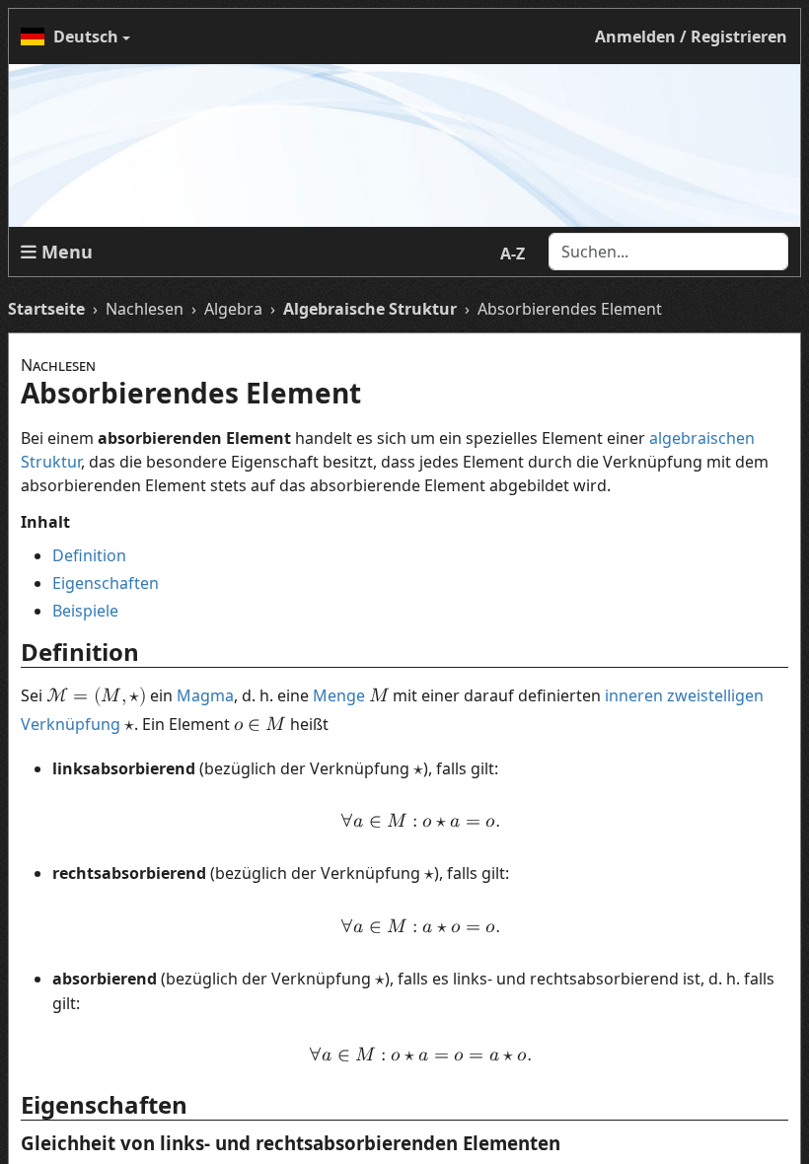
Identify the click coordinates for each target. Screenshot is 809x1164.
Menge (339, 695)
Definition (89, 555)
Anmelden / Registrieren (691, 36)
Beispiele (85, 610)
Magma (205, 695)
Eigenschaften (105, 583)
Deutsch (85, 36)
